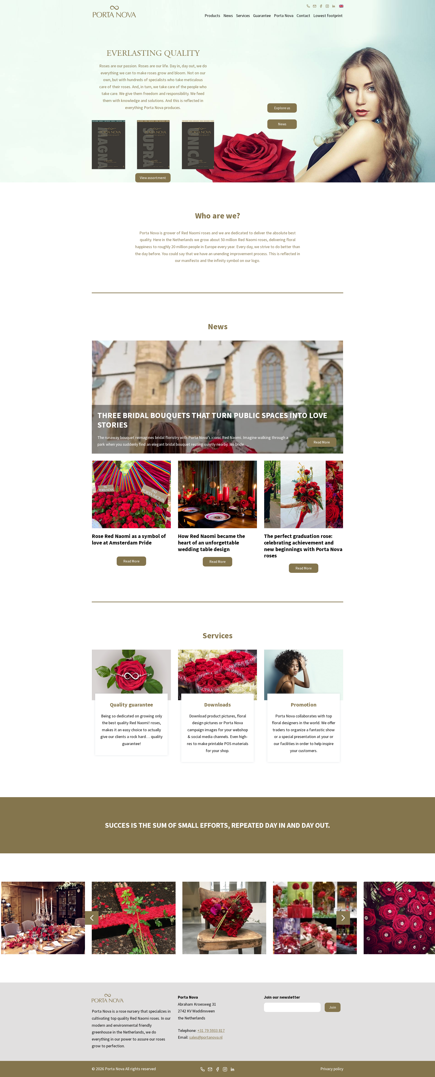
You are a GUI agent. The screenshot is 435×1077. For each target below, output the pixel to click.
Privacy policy (331, 1068)
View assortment (153, 177)
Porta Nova (283, 15)
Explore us (282, 108)
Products (212, 15)
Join (332, 1007)
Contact (303, 15)
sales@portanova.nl (205, 1037)
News (228, 15)
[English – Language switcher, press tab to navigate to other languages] (341, 5)
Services (243, 15)
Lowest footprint (328, 15)
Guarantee (262, 15)
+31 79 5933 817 (211, 1030)
